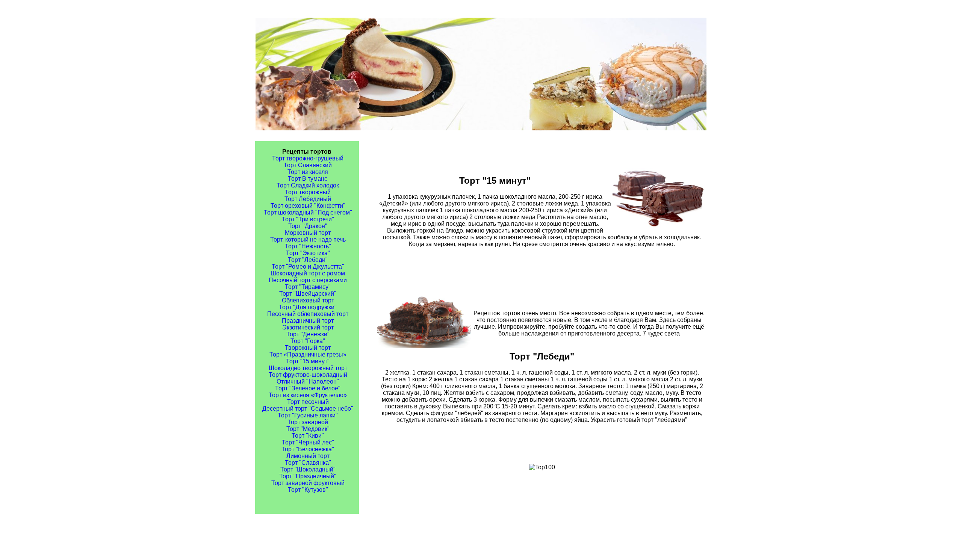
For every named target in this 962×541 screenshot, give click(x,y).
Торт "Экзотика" (308, 253)
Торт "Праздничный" (307, 476)
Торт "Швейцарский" (307, 293)
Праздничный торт (308, 320)
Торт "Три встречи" (308, 219)
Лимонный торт (308, 456)
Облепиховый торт (308, 300)
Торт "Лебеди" (308, 260)
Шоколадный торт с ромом (308, 273)
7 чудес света (661, 333)
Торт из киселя (307, 172)
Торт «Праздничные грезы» (307, 354)
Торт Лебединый (307, 199)
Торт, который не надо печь (308, 239)
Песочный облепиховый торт (307, 314)
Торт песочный (308, 402)
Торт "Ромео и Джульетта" (308, 266)
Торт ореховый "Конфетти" (308, 205)
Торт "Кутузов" (308, 490)
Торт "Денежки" (308, 334)
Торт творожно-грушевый (307, 158)
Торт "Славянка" (308, 462)
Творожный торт (308, 348)
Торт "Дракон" (307, 226)
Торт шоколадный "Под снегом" (308, 212)
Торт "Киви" (308, 435)
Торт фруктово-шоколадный (308, 375)
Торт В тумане (308, 178)
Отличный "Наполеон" (308, 381)
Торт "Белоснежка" (307, 449)
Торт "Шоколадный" (308, 469)
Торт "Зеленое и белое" (307, 388)
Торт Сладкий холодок (308, 185)
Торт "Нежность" (308, 246)
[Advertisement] (542, 271)
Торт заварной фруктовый (308, 483)
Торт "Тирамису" (308, 287)
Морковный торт (308, 233)
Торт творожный (308, 192)
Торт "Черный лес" (308, 442)
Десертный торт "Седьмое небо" (307, 408)
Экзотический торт (308, 327)
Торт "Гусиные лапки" (308, 415)
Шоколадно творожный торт (308, 368)
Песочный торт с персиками (308, 280)
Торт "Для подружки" (308, 307)
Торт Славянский (308, 165)
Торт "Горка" (307, 341)
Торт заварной (307, 422)
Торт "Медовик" (308, 429)
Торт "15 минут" (308, 361)
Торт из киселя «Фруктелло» (308, 395)
